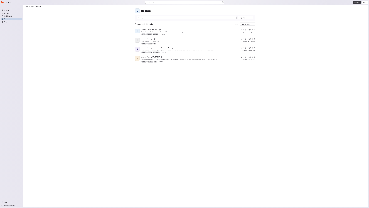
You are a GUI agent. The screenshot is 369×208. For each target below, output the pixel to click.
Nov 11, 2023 (251, 41)
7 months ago (251, 50)
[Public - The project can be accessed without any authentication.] (160, 30)
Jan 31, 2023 (251, 32)
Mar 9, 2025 (251, 59)
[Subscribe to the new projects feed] (253, 10)
